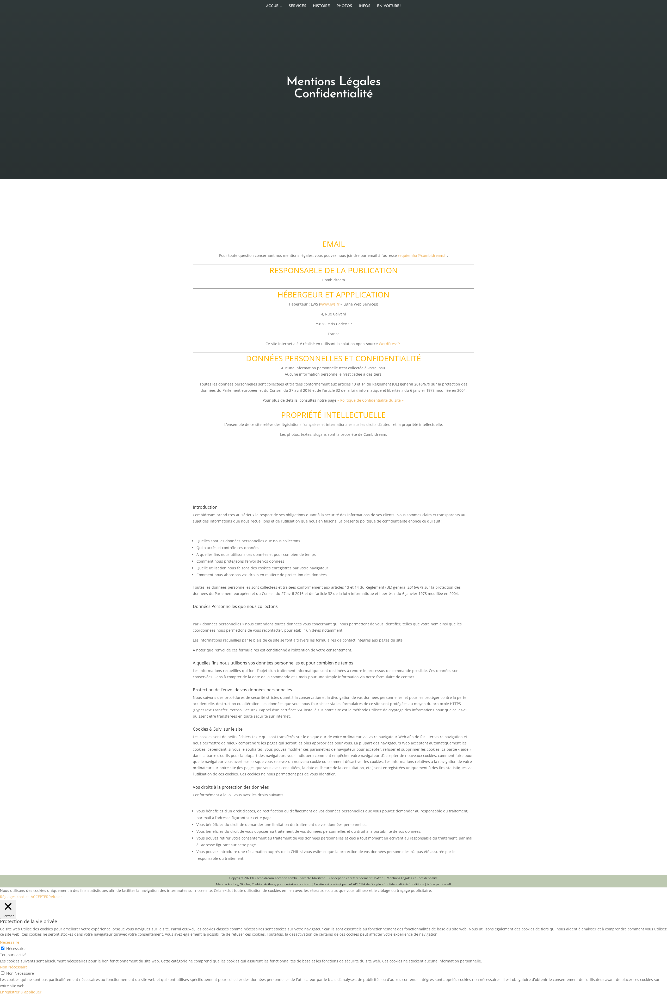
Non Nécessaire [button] (14, 967)
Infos (364, 6)
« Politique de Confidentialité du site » (370, 400)
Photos (344, 6)
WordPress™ (389, 343)
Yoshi (256, 884)
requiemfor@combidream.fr (422, 255)
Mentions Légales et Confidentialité (412, 878)
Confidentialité (394, 884)
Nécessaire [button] (9, 942)
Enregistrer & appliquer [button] (20, 992)
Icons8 (446, 884)
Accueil (274, 6)
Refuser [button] (55, 896)
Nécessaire (16, 948)
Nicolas (245, 884)
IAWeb (378, 878)
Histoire (321, 6)
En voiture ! (389, 6)
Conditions (416, 884)
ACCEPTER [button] (39, 896)
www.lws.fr (329, 304)
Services (297, 6)
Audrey (233, 884)
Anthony (270, 884)
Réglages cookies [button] (14, 896)
